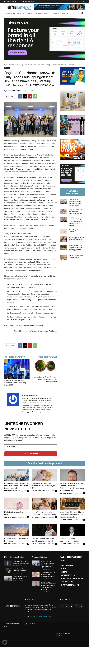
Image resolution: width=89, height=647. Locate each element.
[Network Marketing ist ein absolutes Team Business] (8, 563)
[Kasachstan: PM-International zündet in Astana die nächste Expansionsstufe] (63, 201)
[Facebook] (74, 1)
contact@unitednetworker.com (43, 616)
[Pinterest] (30, 96)
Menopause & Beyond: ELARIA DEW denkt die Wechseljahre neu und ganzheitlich (72, 514)
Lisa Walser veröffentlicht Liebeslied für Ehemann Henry (76, 239)
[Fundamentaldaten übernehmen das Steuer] (72, 530)
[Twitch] (80, 1)
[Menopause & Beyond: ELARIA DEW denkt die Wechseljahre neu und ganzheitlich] (63, 247)
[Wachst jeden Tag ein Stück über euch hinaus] (8, 570)
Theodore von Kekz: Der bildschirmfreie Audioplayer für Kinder (76, 211)
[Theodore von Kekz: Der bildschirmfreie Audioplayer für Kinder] (63, 211)
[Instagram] (77, 1)
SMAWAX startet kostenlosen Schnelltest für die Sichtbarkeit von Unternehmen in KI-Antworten (76, 221)
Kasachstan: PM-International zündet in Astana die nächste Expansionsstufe (16, 485)
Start (5, 65)
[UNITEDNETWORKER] (5, 91)
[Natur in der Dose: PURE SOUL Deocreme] (63, 257)
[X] (83, 1)
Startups (11, 65)
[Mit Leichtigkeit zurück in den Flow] (63, 231)
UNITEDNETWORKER (15, 90)
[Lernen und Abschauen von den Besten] (8, 578)
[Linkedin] (71, 606)
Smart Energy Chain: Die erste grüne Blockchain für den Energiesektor (45, 379)
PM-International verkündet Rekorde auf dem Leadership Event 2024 (15, 382)
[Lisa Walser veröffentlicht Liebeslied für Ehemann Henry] (63, 239)
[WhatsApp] (35, 96)
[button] (82, 13)
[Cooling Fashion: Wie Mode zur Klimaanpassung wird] (44, 530)
